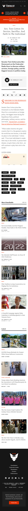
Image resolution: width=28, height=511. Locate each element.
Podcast (20, 182)
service (13, 189)
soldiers (21, 189)
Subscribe (14, 502)
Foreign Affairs (7, 179)
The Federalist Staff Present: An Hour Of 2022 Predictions (13, 256)
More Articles (13, 84)
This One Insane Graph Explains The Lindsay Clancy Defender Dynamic (12, 411)
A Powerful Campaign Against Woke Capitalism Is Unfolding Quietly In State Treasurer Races (13, 315)
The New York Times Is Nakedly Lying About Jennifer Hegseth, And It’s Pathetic (13, 439)
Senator (5, 189)
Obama (13, 182)
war (13, 192)
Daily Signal (6, 56)
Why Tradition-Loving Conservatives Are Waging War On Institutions (13, 285)
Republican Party (16, 186)
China (13, 172)
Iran (22, 179)
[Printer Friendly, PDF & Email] (24, 95)
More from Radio (7, 202)
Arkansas (5, 172)
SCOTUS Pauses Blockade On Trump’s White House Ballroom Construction (12, 353)
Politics (5, 186)
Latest (3, 329)
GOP (16, 179)
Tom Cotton (5, 192)
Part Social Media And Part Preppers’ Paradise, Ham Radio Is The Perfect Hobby (13, 227)
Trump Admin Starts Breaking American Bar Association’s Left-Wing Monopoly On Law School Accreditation (13, 382)
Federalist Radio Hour (8, 175)
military (5, 182)
